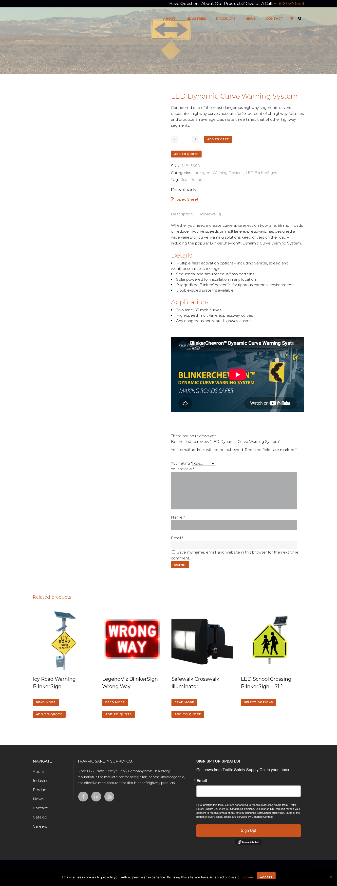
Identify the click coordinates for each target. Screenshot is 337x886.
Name (178, 517)
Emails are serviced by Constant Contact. (248, 816)
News (38, 799)
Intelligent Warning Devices (218, 172)
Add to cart (218, 139)
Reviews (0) (210, 214)
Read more (46, 702)
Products (41, 789)
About (38, 771)
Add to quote (186, 154)
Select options (258, 702)
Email (177, 538)
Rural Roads (191, 179)
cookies (248, 877)
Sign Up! (248, 830)
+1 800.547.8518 (289, 3)
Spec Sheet (187, 199)
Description (182, 214)
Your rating (181, 463)
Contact (40, 808)
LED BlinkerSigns (261, 172)
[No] (330, 876)
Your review (182, 469)
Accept (266, 877)
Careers (40, 826)
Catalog (40, 817)
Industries (41, 780)
